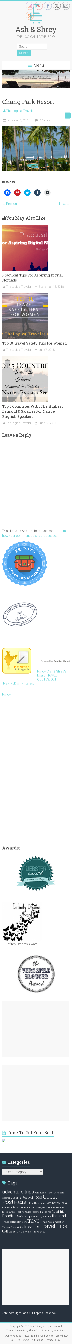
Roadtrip (9, 1216)
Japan (16, 1207)
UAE (5, 1231)
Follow (7, 694)
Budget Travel (46, 1192)
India (64, 1202)
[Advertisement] (35, 1029)
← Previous (10, 204)
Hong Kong (39, 1203)
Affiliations (37, 1340)
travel (34, 1220)
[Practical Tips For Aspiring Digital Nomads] (25, 226)
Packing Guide (24, 1212)
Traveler (6, 1227)
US (22, 1231)
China (57, 1192)
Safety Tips (25, 1216)
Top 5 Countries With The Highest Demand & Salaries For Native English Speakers (32, 411)
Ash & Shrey (36, 29)
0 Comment (45, 120)
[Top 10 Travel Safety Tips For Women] (25, 295)
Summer (47, 1216)
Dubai (14, 1197)
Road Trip (58, 1211)
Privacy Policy (53, 1340)
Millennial (51, 1207)
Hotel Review (53, 1202)
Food (37, 1197)
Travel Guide (17, 1227)
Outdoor (12, 1212)
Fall (20, 1198)
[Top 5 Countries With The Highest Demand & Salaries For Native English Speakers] (25, 358)
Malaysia (40, 1207)
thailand (59, 1216)
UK (18, 1231)
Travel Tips (53, 1226)
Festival (28, 1197)
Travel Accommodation (52, 1222)
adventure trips (18, 1192)
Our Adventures (13, 1335)
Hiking (30, 1203)
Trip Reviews (22, 1340)
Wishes (41, 1231)
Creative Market (62, 661)
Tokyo (24, 1222)
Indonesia (7, 1207)
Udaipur (12, 1231)
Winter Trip (30, 1231)
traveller (31, 1226)
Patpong (36, 1212)
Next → (64, 204)
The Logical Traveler (20, 111)
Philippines (45, 1212)
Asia (37, 1192)
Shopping (37, 1216)
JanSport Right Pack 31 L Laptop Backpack (29, 1313)
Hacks (20, 1202)
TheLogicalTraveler (11, 1222)
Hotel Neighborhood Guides (38, 1335)
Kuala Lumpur (28, 1207)
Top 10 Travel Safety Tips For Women (34, 343)
